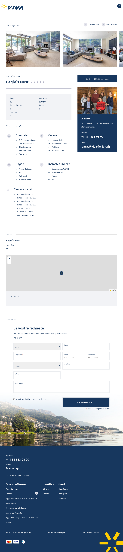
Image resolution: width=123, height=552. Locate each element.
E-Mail (17, 374)
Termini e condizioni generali (18, 532)
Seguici (61, 483)
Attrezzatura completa (14, 126)
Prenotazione (11, 319)
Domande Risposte (14, 513)
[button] (114, 48)
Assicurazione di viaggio (16, 508)
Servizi (46, 493)
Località (9, 493)
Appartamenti (12, 489)
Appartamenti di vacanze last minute (21, 498)
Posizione (9, 234)
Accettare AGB (22, 399)
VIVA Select (11, 503)
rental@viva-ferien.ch (95, 146)
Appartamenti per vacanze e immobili (22, 517)
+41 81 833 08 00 (92, 136)
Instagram (62, 493)
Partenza (91, 354)
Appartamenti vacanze (16, 483)
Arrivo (66, 354)
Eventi (8, 522)
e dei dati (32, 399)
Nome (66, 345)
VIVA (8, 26)
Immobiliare (48, 483)
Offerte (46, 489)
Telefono (67, 364)
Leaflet (113, 290)
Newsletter (63, 489)
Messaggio (19, 383)
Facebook (62, 498)
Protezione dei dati (91, 532)
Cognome (19, 354)
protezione (36, 399)
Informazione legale (56, 532)
